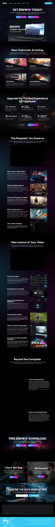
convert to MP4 (42, 68)
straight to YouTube (10, 292)
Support (27, 3)
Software (10, 3)
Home (28, 520)
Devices (14, 3)
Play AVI (11, 212)
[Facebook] (3, 522)
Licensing (19, 3)
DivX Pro (22, 328)
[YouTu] (7, 522)
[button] (48, 3)
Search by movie (22, 187)
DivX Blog (50, 520)
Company (23, 3)
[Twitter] (5, 522)
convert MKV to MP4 (18, 282)
